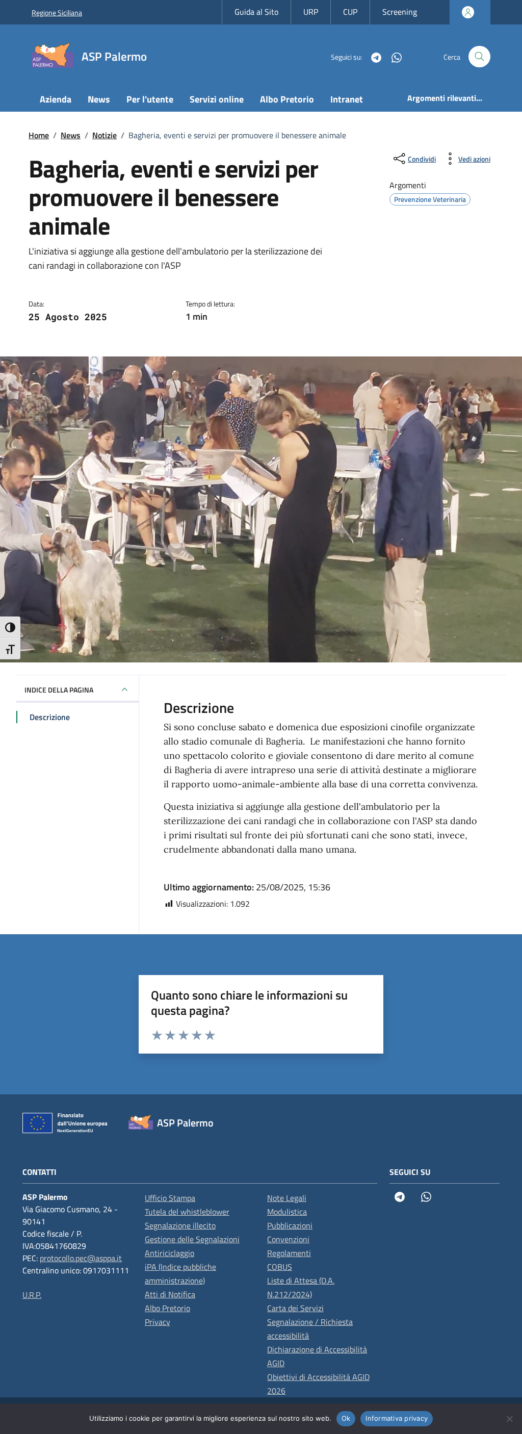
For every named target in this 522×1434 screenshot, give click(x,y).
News (99, 99)
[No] (509, 1419)
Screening (399, 12)
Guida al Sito (256, 12)
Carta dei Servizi (295, 1308)
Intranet (346, 99)
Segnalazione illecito (180, 1225)
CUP (350, 12)
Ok (346, 1418)
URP (310, 12)
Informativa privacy (397, 1418)
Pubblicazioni (289, 1225)
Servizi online (217, 99)
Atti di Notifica (170, 1294)
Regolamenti (289, 1253)
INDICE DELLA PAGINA (58, 689)
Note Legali (286, 1198)
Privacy (157, 1322)
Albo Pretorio (287, 99)
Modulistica (287, 1212)
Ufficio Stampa (170, 1198)
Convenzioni (288, 1239)
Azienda (55, 99)
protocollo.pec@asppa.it (81, 1258)
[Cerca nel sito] (479, 57)
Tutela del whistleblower (187, 1212)
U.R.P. (31, 1295)
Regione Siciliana (57, 12)
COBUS (279, 1267)
